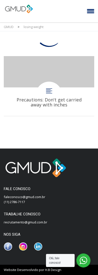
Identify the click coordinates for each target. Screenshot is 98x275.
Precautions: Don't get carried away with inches (49, 86)
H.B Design (53, 269)
